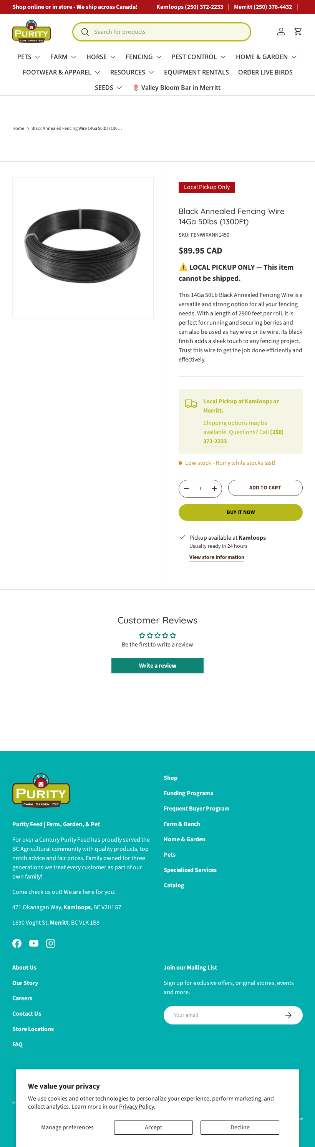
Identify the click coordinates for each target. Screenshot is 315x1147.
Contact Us (26, 1013)
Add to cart (265, 488)
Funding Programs (188, 793)
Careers (22, 998)
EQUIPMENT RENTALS (196, 72)
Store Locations (33, 1029)
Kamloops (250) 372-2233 (189, 7)
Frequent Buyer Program (197, 808)
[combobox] (162, 31)
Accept (153, 1127)
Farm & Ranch (182, 824)
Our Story (25, 983)
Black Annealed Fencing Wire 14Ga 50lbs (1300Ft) (78, 128)
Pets (170, 854)
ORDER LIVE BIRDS (265, 72)
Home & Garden (185, 839)
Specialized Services (190, 870)
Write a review (157, 665)
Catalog (174, 885)
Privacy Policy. (137, 1106)
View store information (216, 557)
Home (18, 128)
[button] (298, 31)
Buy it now (241, 512)
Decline (240, 1127)
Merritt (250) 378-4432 (263, 7)
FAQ (17, 1044)
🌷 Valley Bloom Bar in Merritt (176, 87)
